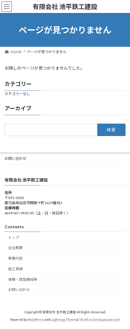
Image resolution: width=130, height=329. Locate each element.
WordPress (36, 319)
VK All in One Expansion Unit (99, 319)
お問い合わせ (15, 158)
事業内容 (15, 258)
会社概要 (15, 247)
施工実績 (15, 269)
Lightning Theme (63, 319)
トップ (13, 237)
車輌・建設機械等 (22, 279)
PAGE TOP (120, 313)
